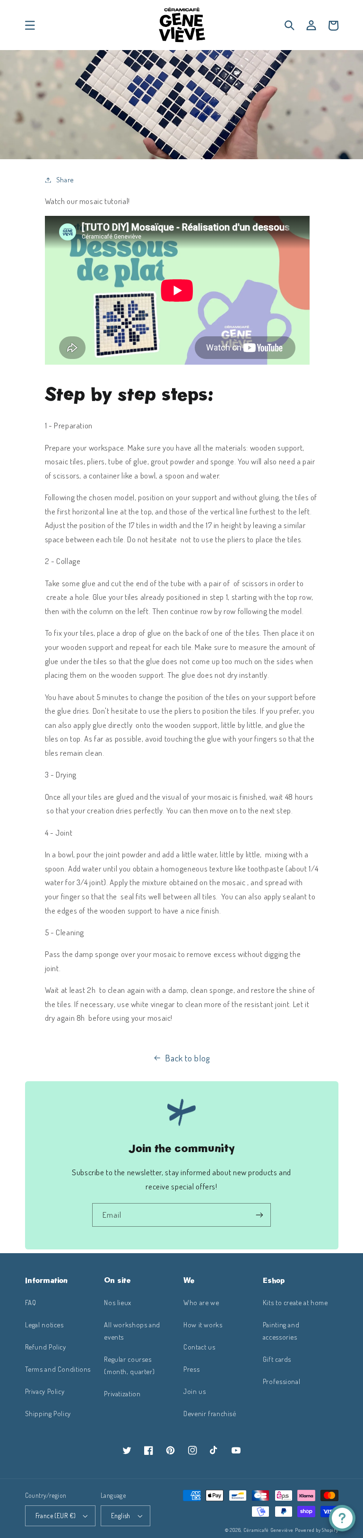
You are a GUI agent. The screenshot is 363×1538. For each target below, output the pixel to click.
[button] (30, 25)
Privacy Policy (45, 1391)
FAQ (30, 1302)
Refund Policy (45, 1346)
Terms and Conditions (58, 1369)
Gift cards (277, 1359)
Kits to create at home (295, 1302)
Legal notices (44, 1324)
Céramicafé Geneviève (268, 1530)
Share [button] (65, 179)
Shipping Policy (48, 1413)
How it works (203, 1324)
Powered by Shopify (316, 1530)
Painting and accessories (281, 1330)
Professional (282, 1381)
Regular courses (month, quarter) (129, 1365)
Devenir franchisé (209, 1413)
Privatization (122, 1393)
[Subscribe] (259, 1214)
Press (191, 1369)
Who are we (201, 1302)
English (120, 1516)
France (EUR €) (55, 1516)
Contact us (199, 1346)
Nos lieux (117, 1302)
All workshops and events (132, 1330)
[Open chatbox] (342, 1518)
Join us (194, 1391)
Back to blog (187, 1057)
